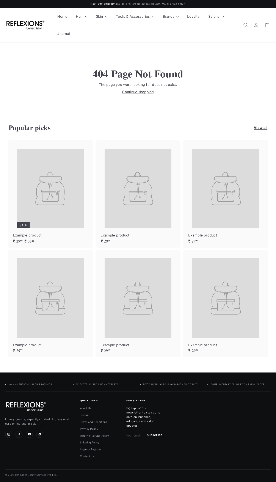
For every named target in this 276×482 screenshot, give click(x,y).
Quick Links (89, 400)
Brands (169, 16)
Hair (80, 16)
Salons (214, 16)
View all (260, 127)
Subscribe (154, 435)
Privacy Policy (89, 428)
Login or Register (90, 449)
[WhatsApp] (39, 434)
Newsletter (135, 400)
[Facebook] (19, 434)
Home (62, 16)
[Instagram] (8, 434)
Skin (100, 16)
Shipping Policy (90, 442)
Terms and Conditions (93, 422)
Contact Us (87, 456)
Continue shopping (138, 92)
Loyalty (193, 16)
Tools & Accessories (133, 16)
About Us (85, 408)
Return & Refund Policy (94, 435)
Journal (63, 33)
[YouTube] (29, 434)
